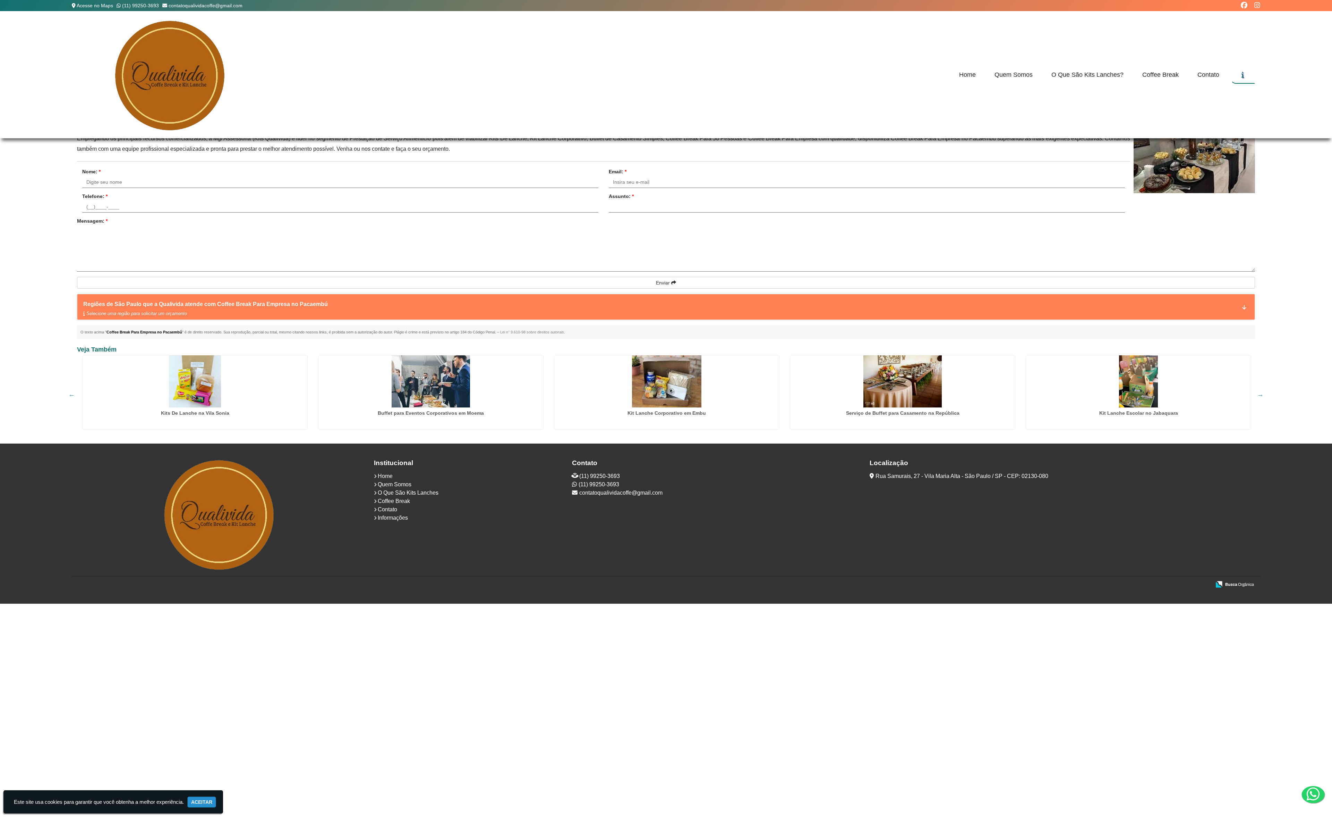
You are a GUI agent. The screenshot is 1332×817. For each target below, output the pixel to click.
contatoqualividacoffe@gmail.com (205, 5)
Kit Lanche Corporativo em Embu (666, 413)
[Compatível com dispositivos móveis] (1202, 584)
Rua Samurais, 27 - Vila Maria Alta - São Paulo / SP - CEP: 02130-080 (962, 476)
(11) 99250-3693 (140, 5)
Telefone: (95, 196)
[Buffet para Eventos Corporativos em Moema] (430, 381)
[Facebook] (1244, 5)
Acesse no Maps (95, 5)
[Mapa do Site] (1137, 584)
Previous (71, 394)
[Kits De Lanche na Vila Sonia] (195, 381)
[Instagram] (1257, 5)
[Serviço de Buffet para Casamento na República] (902, 381)
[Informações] (1242, 75)
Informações (393, 518)
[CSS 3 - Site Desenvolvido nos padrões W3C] (1178, 584)
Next (1260, 394)
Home (967, 74)
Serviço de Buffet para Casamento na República (902, 413)
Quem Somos (1013, 74)
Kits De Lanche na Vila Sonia (195, 413)
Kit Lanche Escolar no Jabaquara (1138, 413)
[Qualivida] (220, 514)
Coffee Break (1160, 74)
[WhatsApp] (1307, 794)
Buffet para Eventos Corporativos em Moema (431, 413)
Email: (617, 171)
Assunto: (621, 196)
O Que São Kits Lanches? (1087, 74)
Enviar (663, 283)
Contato (1208, 74)
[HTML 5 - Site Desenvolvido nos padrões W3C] (1155, 584)
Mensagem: (92, 221)
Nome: (91, 171)
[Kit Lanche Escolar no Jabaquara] (1138, 381)
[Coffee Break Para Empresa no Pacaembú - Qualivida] (171, 74)
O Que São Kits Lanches (408, 493)
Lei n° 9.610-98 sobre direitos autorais (532, 332)
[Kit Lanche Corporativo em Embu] (666, 381)
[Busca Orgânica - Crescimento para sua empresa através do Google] (1234, 584)
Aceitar (201, 802)
